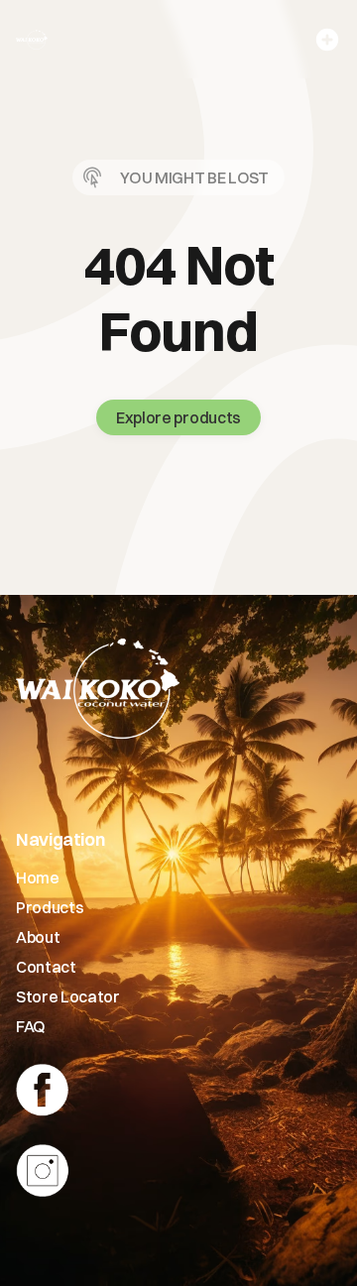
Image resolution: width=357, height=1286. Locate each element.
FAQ (31, 1026)
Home (38, 877)
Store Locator (68, 996)
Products (49, 907)
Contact (46, 967)
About (38, 937)
